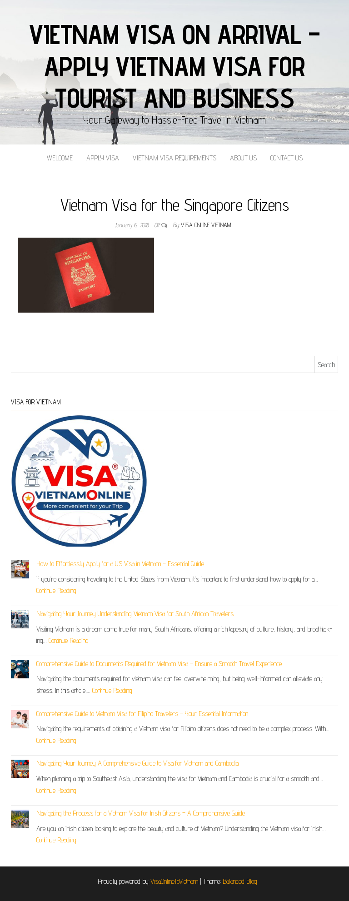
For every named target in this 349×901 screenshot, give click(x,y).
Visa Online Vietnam (206, 225)
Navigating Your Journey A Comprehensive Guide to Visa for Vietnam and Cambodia (137, 763)
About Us (243, 158)
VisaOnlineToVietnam (174, 881)
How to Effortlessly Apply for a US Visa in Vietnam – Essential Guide (120, 563)
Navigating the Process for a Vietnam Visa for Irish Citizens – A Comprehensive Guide (140, 813)
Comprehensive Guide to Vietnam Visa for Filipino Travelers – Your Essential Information (142, 713)
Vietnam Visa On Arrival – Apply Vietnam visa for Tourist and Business (174, 66)
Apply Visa (102, 158)
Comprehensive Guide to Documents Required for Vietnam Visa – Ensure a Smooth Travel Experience (159, 663)
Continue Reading (56, 590)
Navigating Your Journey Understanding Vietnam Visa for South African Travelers (135, 613)
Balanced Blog (240, 881)
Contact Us (286, 158)
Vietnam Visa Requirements (174, 158)
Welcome (60, 158)
